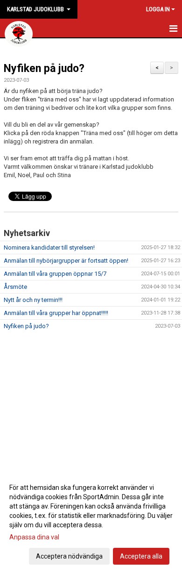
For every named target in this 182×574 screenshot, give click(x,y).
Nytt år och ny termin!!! (33, 299)
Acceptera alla (141, 556)
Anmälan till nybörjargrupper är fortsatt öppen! (66, 260)
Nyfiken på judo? (44, 68)
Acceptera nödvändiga (69, 556)
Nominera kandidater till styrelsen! (49, 247)
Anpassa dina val (34, 537)
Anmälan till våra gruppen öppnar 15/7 (55, 273)
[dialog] (91, 521)
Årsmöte (15, 286)
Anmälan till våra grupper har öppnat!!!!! (56, 312)
